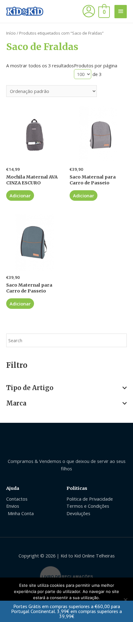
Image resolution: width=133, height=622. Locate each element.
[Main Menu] (120, 11)
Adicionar (20, 195)
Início (11, 33)
